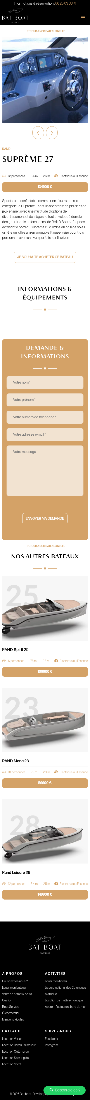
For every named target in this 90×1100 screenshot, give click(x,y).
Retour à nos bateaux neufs (46, 31)
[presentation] (38, 132)
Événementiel (10, 1013)
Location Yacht (11, 1064)
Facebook (51, 1039)
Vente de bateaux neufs (17, 994)
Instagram (51, 1045)
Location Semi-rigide (15, 1058)
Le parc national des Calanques (65, 988)
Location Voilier (12, 1039)
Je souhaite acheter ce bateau (45, 257)
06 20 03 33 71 (65, 4)
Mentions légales (13, 1019)
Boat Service (10, 1007)
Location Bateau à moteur (19, 1045)
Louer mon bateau (14, 988)
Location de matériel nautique (64, 1000)
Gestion (7, 1000)
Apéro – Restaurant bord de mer (65, 1007)
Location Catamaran (15, 1051)
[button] (64, 1090)
